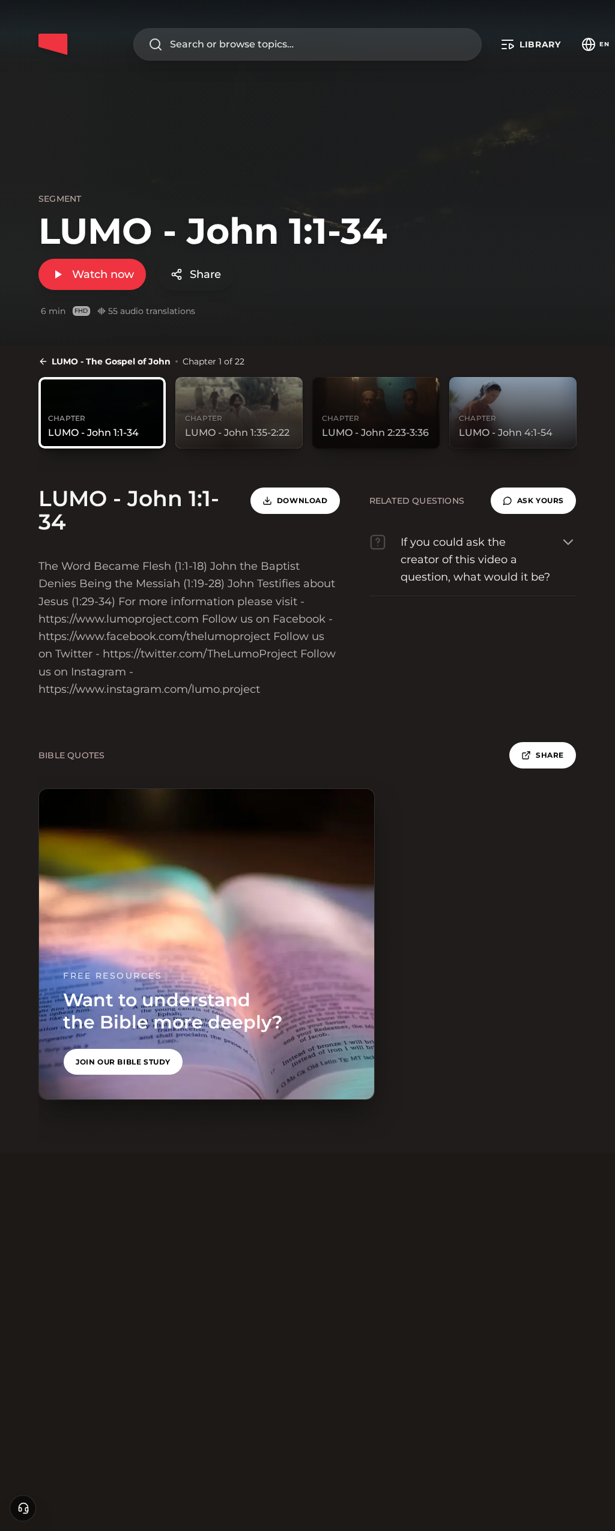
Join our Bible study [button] (123, 1061)
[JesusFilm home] (52, 44)
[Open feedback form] (23, 1508)
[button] (533, 501)
